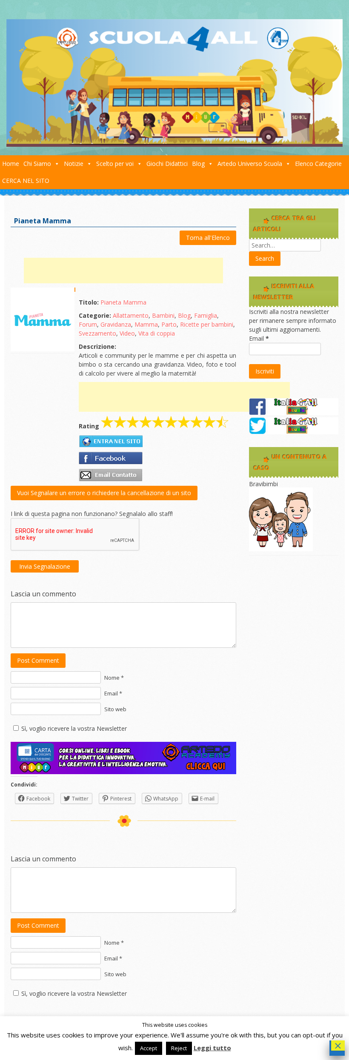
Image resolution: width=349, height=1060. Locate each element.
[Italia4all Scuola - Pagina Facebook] (293, 413)
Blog (198, 164)
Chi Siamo (37, 164)
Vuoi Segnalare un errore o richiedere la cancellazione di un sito (104, 493)
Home (10, 164)
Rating (89, 426)
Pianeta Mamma (123, 302)
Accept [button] (148, 1048)
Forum (88, 324)
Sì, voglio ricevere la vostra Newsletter (74, 728)
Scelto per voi (115, 164)
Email (259, 338)
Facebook (111, 458)
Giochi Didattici (167, 164)
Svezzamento (97, 333)
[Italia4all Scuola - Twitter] (293, 432)
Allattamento (131, 315)
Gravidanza (115, 324)
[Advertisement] (123, 270)
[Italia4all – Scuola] (174, 144)
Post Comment (38, 660)
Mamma (146, 324)
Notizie (73, 164)
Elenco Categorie (318, 164)
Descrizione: (97, 346)
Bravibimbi (263, 484)
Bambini (163, 315)
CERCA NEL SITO (25, 181)
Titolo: (89, 302)
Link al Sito (111, 441)
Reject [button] (179, 1048)
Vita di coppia (156, 333)
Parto (169, 324)
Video (127, 333)
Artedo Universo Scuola (249, 164)
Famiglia (205, 315)
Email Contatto (111, 475)
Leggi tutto (212, 1047)
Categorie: (95, 315)
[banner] (123, 772)
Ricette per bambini (206, 324)
